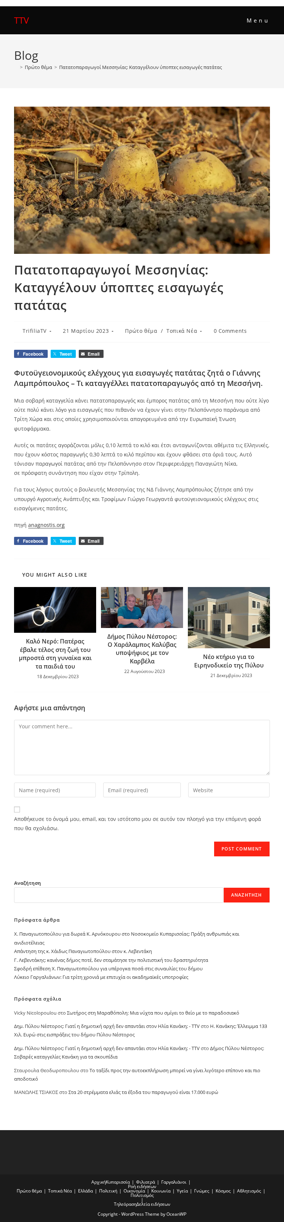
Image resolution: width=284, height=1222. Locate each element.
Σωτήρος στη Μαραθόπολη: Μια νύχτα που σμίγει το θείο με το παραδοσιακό (153, 1012)
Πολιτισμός (142, 1195)
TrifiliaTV (35, 330)
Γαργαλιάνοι (173, 1182)
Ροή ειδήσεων (142, 1186)
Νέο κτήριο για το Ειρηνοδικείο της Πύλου (229, 661)
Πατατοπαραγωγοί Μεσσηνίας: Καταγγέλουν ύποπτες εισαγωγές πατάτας (140, 67)
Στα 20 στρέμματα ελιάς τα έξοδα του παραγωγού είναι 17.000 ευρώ (143, 1092)
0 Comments (230, 330)
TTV (21, 20)
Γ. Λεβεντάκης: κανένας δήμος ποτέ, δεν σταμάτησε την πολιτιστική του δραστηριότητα (111, 960)
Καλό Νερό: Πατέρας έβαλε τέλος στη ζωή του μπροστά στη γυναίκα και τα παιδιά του (55, 653)
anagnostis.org (46, 524)
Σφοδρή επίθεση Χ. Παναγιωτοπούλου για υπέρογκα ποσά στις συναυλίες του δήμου (108, 968)
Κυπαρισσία (118, 1182)
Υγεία (182, 1191)
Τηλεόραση (125, 1204)
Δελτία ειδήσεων (153, 1204)
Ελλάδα (85, 1191)
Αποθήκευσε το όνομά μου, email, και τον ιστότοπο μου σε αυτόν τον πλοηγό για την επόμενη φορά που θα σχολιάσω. (137, 823)
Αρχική (98, 1182)
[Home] (16, 67)
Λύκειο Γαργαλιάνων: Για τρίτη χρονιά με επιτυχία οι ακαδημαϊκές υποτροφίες (101, 977)
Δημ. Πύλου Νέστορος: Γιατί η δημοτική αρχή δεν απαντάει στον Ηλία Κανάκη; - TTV (107, 1026)
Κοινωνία (160, 1191)
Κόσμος (223, 1191)
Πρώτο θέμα (141, 330)
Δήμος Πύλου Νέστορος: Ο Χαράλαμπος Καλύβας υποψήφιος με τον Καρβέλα (142, 648)
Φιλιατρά (145, 1182)
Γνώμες (201, 1191)
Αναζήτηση (27, 883)
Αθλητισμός (249, 1191)
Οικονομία (134, 1191)
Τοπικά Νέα (181, 330)
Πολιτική (108, 1191)
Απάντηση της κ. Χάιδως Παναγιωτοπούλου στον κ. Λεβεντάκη (83, 951)
